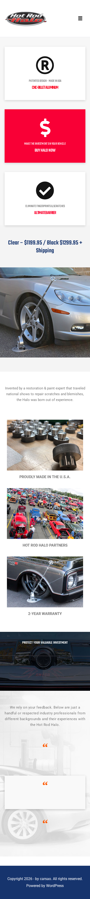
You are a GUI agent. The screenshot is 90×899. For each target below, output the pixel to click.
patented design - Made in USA (45, 81)
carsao (45, 879)
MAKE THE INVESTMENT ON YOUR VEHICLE (45, 143)
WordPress (55, 886)
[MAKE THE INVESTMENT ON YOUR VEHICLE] (45, 128)
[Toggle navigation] (80, 18)
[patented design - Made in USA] (45, 65)
